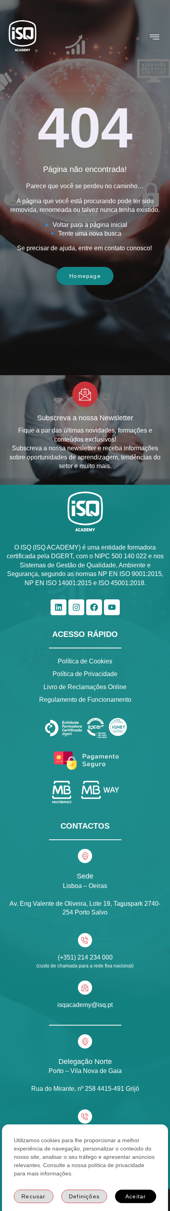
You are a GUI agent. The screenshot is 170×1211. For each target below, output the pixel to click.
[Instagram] (76, 607)
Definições (84, 1196)
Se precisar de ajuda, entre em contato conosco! (85, 248)
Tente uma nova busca (89, 233)
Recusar (33, 1196)
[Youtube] (112, 607)
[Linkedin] (58, 607)
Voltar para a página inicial (90, 224)
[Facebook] (94, 607)
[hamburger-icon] (155, 37)
